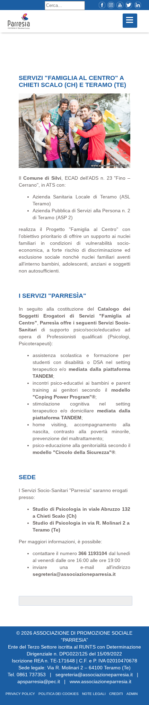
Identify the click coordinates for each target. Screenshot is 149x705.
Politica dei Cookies (58, 694)
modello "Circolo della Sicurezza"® (74, 452)
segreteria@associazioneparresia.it (74, 574)
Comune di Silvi (42, 178)
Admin (132, 694)
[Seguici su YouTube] (118, 5)
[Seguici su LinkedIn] (136, 5)
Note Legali (94, 694)
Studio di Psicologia (57, 509)
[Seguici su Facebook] (100, 5)
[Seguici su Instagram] (109, 5)
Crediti (116, 694)
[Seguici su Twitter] (127, 5)
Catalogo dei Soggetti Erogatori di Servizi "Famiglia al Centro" (74, 315)
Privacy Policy (20, 694)
